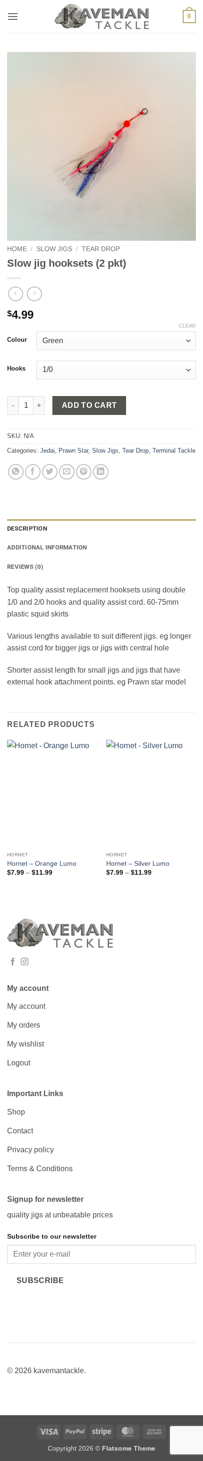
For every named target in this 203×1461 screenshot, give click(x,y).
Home (17, 249)
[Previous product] (34, 294)
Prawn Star (73, 450)
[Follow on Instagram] (24, 962)
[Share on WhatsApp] (16, 472)
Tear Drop (101, 249)
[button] (12, 16)
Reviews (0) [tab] (25, 566)
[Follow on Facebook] (13, 962)
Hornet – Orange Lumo (41, 863)
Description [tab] (27, 528)
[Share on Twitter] (50, 472)
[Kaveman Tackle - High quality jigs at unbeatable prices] (101, 17)
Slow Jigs (54, 249)
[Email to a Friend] (67, 472)
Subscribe (40, 1280)
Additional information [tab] (47, 547)
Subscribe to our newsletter (51, 1236)
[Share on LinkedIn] (101, 472)
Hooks (16, 368)
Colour (17, 340)
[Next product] (15, 294)
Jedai (47, 450)
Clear (187, 326)
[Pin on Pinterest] (84, 472)
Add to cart (89, 405)
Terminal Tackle (173, 450)
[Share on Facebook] (33, 472)
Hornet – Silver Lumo (137, 863)
